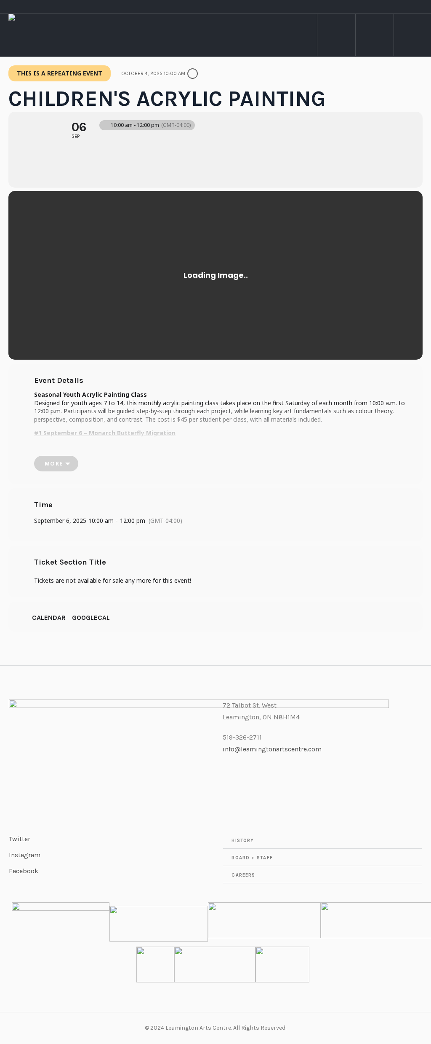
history (242, 840)
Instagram (24, 855)
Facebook (23, 871)
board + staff (251, 858)
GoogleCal (91, 617)
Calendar (49, 617)
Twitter (19, 839)
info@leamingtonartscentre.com (272, 749)
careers (243, 875)
